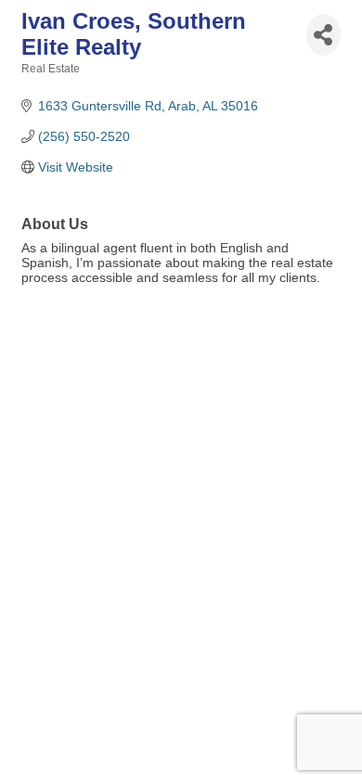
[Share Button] (323, 35)
